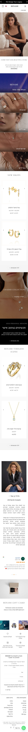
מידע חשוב (9, 698)
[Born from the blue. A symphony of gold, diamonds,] (23, 625)
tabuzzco (14, 725)
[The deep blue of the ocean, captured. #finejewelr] (4, 625)
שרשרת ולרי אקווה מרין (14, 429)
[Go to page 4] (11, 574)
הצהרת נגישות (12, 723)
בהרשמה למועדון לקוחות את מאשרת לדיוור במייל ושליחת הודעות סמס (14, 686)
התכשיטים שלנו (21, 698)
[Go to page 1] (15, 574)
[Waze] (10, 727)
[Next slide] (24, 189)
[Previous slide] (3, 189)
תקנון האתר (5, 722)
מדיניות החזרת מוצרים (20, 723)
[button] (1, 2)
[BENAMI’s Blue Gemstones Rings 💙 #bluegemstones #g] (14, 625)
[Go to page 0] (16, 574)
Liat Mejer (17, 558)
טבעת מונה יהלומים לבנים (14, 385)
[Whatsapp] (24, 728)
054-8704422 (14, 68)
